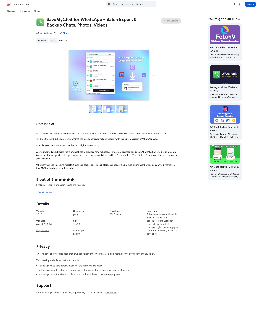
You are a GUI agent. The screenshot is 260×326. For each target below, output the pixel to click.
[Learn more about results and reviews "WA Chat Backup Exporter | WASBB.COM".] (217, 130)
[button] (240, 4)
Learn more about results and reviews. (66, 185)
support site (111, 292)
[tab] (11, 11)
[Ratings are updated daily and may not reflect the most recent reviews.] (55, 33)
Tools (53, 40)
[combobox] (134, 4)
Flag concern (42, 230)
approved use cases (92, 265)
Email (116, 214)
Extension (42, 40)
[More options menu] (234, 4)
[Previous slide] (64, 75)
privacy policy (147, 254)
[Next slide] (153, 75)
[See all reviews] (45, 192)
